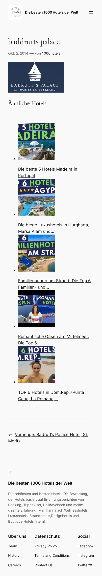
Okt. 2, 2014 (18, 53)
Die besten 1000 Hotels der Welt (51, 12)
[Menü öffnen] (91, 12)
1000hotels (51, 53)
